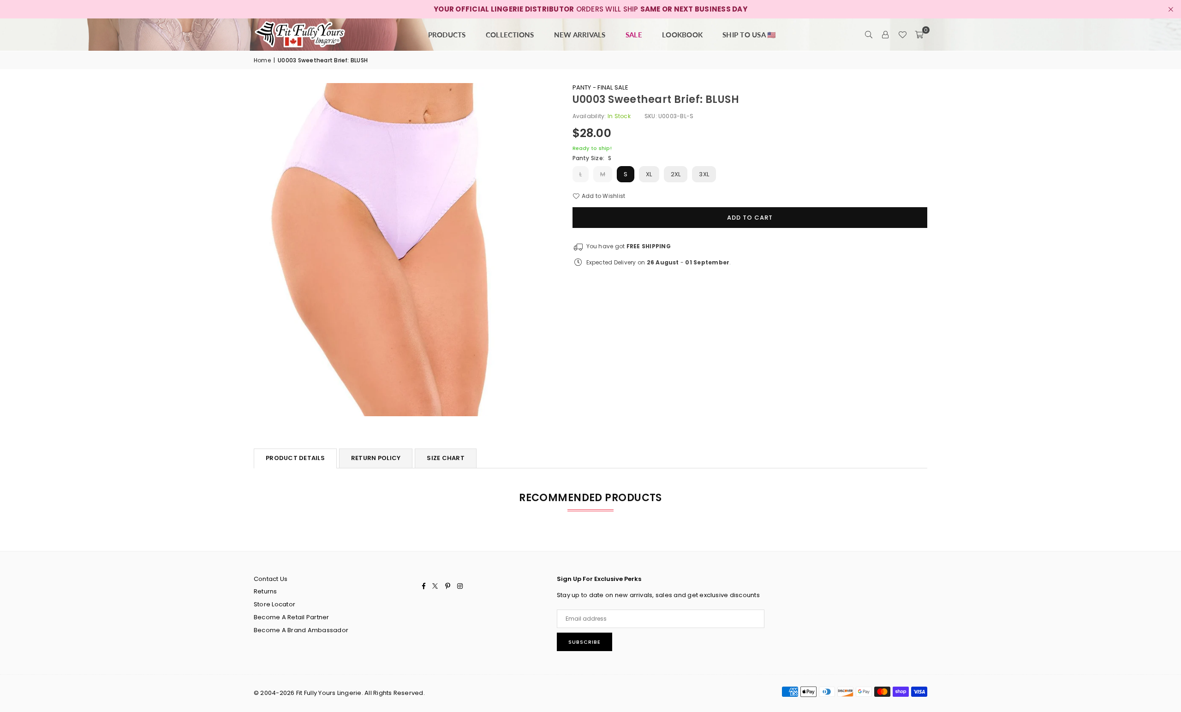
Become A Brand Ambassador (301, 630)
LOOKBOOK (682, 34)
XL (649, 174)
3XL (704, 174)
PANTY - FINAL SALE (600, 87)
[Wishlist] (902, 34)
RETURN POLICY (375, 458)
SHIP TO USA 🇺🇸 (749, 34)
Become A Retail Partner (291, 617)
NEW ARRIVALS (580, 34)
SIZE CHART (446, 458)
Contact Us (270, 578)
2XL (676, 174)
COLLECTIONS (510, 34)
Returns (265, 591)
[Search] (869, 34)
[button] (919, 34)
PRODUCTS (447, 34)
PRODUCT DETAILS (295, 458)
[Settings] (885, 34)
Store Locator (274, 604)
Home (262, 60)
